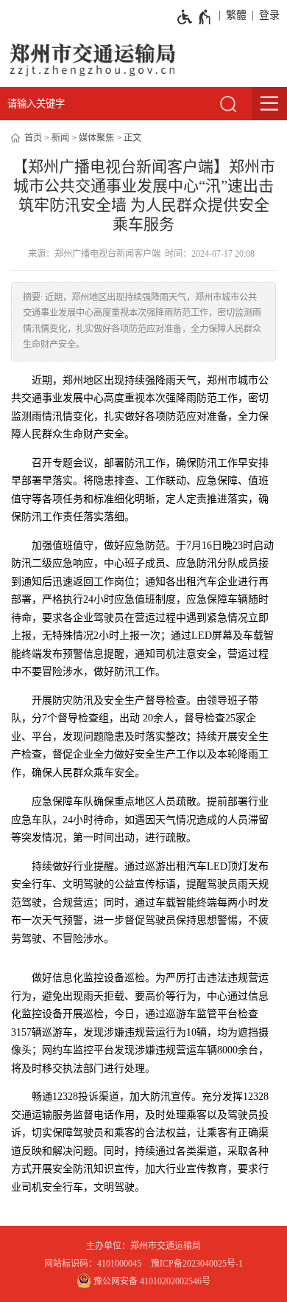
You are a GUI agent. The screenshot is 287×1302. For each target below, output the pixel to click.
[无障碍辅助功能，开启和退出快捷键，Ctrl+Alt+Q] (194, 17)
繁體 (236, 15)
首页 (33, 138)
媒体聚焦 (96, 138)
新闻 (60, 138)
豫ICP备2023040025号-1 (197, 1263)
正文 (132, 138)
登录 (269, 15)
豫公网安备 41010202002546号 (150, 1281)
